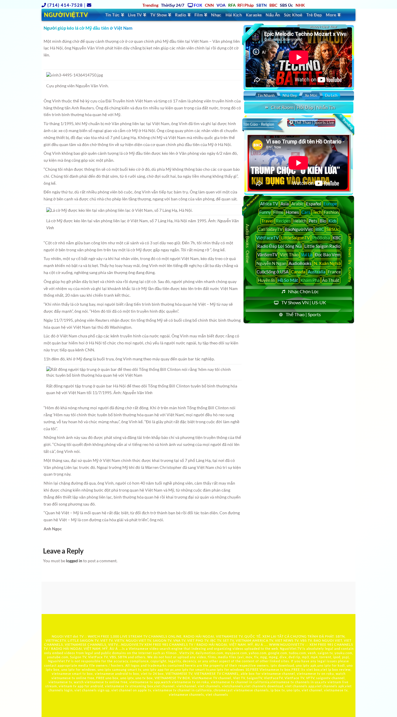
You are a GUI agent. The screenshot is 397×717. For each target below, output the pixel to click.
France (334, 271)
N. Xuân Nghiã (327, 263)
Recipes (283, 220)
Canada (298, 271)
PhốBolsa (321, 237)
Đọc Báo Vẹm (327, 254)
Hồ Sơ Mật (288, 280)
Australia (317, 271)
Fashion (331, 212)
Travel (267, 220)
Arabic (297, 203)
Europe (330, 203)
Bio (323, 220)
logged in (74, 560)
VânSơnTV (267, 254)
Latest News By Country (350, 257)
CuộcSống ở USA (273, 271)
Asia (284, 203)
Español (313, 203)
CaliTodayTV (270, 229)
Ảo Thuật (330, 280)
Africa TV (269, 203)
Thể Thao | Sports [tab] (303, 314)
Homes (292, 212)
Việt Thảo (289, 254)
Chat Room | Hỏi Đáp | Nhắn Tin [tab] (303, 107)
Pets (313, 220)
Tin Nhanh (266, 95)
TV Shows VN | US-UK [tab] (303, 302)
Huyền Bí (266, 280)
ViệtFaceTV (267, 237)
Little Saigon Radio (322, 246)
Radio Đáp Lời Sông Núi (279, 246)
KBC (336, 237)
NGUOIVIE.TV (132, 644)
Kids (332, 220)
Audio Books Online (247, 243)
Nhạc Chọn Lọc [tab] (303, 291)
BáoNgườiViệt (299, 229)
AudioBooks (300, 263)
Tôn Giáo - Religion (258, 124)
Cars (305, 212)
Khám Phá (310, 280)
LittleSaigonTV (295, 237)
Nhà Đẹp (289, 95)
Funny (265, 212)
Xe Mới (311, 95)
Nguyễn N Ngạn (271, 263)
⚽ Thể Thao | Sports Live (311, 122)
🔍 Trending (346, 122)
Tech (317, 212)
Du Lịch (331, 95)
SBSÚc (332, 229)
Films (278, 212)
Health (299, 220)
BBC (319, 229)
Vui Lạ (306, 254)
